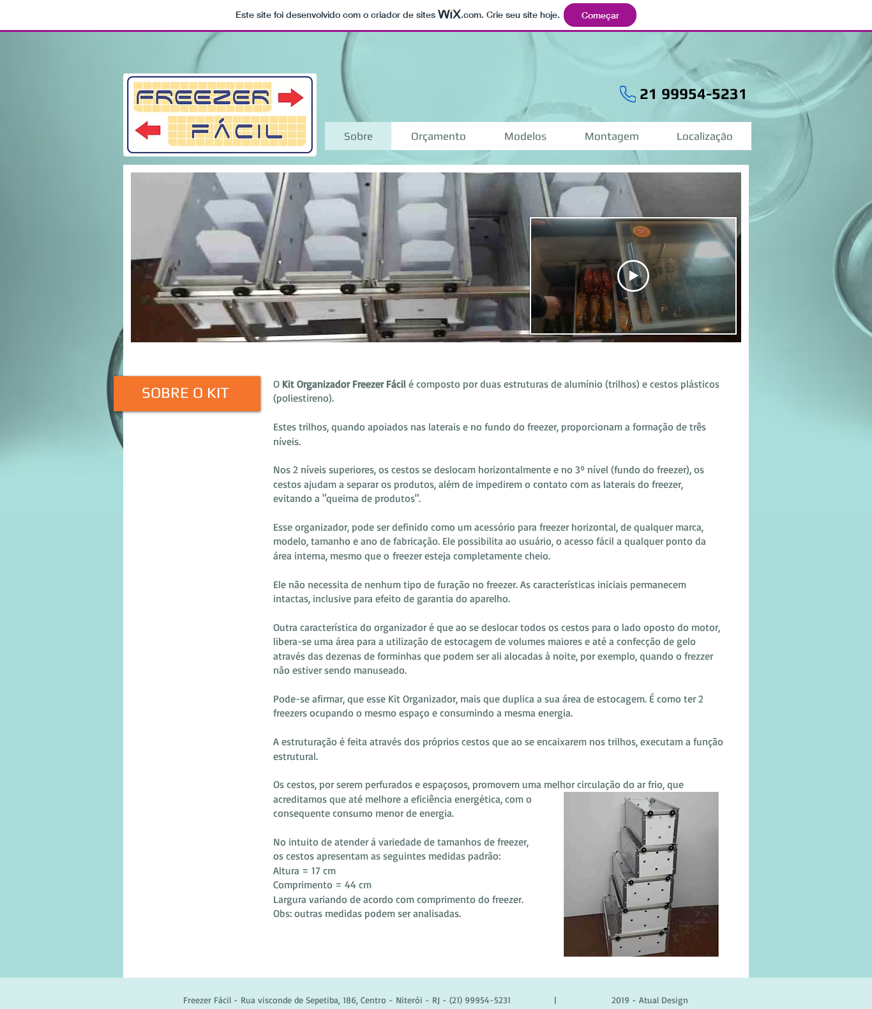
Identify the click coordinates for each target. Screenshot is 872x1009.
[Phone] (628, 94)
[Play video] (633, 276)
